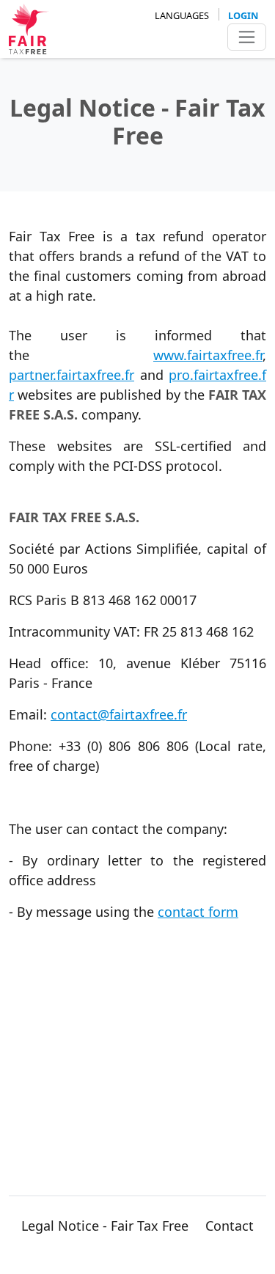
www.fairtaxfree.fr (208, 355)
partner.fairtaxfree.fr (71, 375)
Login (243, 15)
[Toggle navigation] (246, 37)
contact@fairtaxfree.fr (119, 714)
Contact (229, 1225)
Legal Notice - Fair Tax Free (104, 1225)
